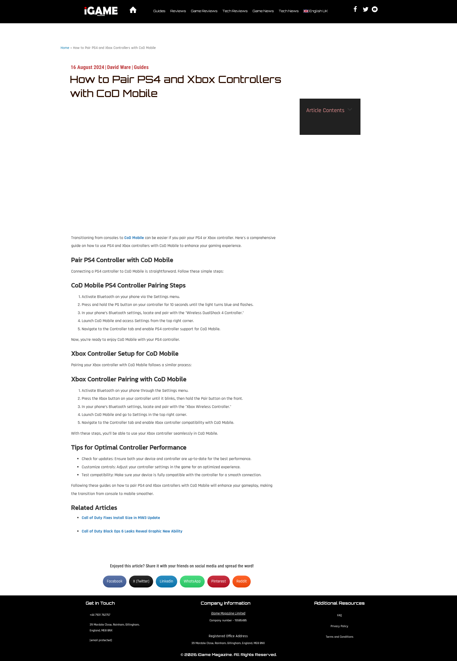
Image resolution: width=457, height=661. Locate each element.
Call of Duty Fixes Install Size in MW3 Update (121, 518)
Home (65, 47)
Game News (263, 11)
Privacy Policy (339, 626)
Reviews (178, 11)
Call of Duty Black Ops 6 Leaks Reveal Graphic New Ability (132, 531)
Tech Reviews (235, 11)
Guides (159, 11)
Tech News (289, 11)
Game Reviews (204, 11)
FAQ (339, 615)
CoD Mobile (134, 238)
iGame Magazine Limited (228, 613)
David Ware (119, 67)
